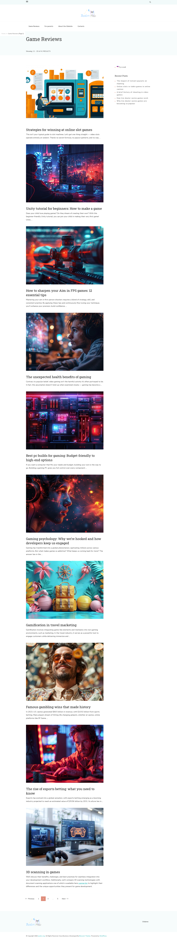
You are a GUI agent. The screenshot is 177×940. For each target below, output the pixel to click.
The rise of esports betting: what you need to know (60, 791)
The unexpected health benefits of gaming (58, 377)
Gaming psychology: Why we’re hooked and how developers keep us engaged (63, 540)
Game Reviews (34, 26)
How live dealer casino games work (132, 98)
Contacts (81, 26)
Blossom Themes (85, 936)
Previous (31, 899)
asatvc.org (41, 936)
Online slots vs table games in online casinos (133, 88)
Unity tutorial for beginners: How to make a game (64, 208)
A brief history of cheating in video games (132, 93)
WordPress (103, 936)
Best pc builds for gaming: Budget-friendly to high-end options (60, 457)
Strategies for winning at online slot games (59, 129)
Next (64, 899)
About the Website (65, 26)
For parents (49, 26)
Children (145, 922)
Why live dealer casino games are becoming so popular (132, 102)
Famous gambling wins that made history (58, 707)
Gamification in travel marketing (51, 625)
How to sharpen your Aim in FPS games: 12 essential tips (59, 292)
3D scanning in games (43, 872)
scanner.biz (82, 883)
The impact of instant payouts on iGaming (132, 82)
